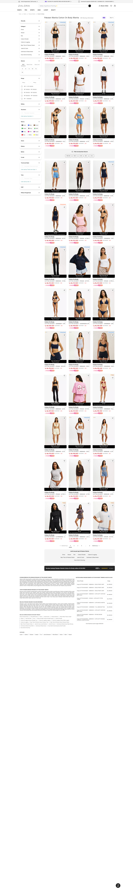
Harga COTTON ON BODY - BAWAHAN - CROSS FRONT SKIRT (90, 584)
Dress (63, 554)
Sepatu (36, 634)
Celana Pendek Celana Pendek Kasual (45, 618)
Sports (32, 10)
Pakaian (31, 634)
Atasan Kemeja (54, 616)
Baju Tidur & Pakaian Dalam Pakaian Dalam (59, 622)
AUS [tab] (23, 64)
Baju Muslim (55, 634)
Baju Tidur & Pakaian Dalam (68, 557)
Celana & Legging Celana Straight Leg (29, 620)
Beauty (53, 10)
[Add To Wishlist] (65, 54)
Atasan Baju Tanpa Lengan (65, 616)
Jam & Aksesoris (47, 634)
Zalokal (26, 634)
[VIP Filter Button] (104, 17)
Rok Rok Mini (28, 618)
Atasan (69, 554)
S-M (81, 155)
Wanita (19, 10)
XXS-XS (68, 155)
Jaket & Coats (80, 557)
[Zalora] (24, 6)
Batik (65, 634)
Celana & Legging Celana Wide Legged (60, 620)
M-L (86, 155)
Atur (111, 17)
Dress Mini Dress (34, 616)
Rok (74, 554)
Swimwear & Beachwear (93, 557)
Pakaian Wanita (32, 14)
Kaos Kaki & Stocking (79, 560)
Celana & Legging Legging (44, 620)
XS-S (75, 155)
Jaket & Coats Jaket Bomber (41, 624)
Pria (26, 10)
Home (20, 14)
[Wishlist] (111, 6)
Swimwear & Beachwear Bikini (27, 625)
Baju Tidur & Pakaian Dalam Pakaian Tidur (39, 622)
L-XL (92, 155)
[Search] (89, 6)
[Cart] (115, 6)
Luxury (46, 10)
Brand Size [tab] (29, 64)
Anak (39, 10)
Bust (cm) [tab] (37, 64)
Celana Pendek (82, 554)
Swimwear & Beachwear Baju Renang (65, 624)
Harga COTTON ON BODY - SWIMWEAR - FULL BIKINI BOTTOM (91, 607)
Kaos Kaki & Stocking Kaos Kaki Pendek (57, 625)
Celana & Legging (92, 554)
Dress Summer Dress (24, 616)
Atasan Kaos (46, 616)
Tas (41, 634)
